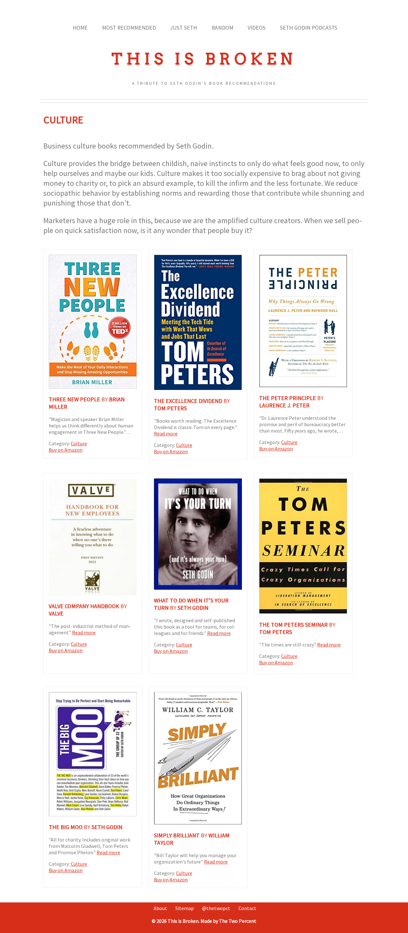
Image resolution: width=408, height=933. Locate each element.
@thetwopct (216, 908)
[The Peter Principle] (303, 385)
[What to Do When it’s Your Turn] (198, 588)
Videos (257, 27)
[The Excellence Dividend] (198, 388)
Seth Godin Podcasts (308, 27)
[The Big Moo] (93, 814)
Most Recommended (129, 27)
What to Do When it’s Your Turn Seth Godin (191, 604)
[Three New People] (93, 386)
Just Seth (183, 27)
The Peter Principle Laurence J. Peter (291, 401)
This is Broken (204, 59)
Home (80, 27)
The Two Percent (237, 921)
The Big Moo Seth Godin (85, 827)
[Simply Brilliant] (198, 823)
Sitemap (184, 908)
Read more (166, 433)
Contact (247, 908)
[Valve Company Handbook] (93, 593)
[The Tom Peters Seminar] (303, 612)
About (160, 908)
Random (222, 27)
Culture (79, 443)
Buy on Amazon (66, 450)
